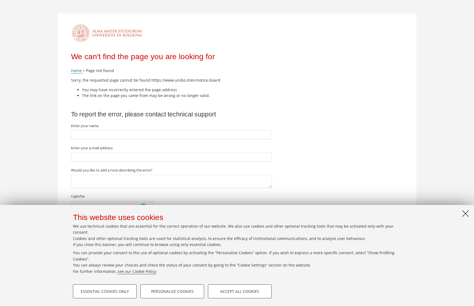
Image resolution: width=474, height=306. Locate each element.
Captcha (77, 196)
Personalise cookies (172, 291)
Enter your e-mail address (92, 147)
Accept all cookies (239, 291)
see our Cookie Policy (137, 271)
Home (77, 70)
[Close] (465, 213)
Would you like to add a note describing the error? (112, 170)
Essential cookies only (105, 291)
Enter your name (84, 125)
